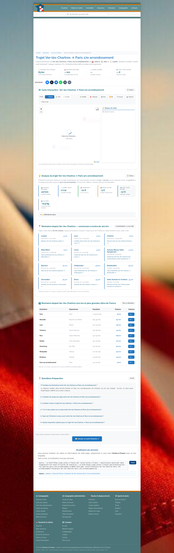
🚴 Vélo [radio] (58, 97)
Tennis (117, 505)
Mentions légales (104, 481)
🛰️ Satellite (83, 97)
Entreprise (111, 8)
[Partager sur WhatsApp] (60, 82)
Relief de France (41, 517)
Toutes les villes (67, 499)
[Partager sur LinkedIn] (56, 82)
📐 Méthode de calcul (49, 214)
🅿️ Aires (103, 97)
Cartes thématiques (42, 540)
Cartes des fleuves (42, 508)
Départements (67, 511)
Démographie (66, 517)
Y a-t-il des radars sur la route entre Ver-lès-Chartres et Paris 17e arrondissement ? (72, 410)
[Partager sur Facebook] (47, 82)
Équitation (118, 514)
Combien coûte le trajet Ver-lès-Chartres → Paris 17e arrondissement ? (67, 403)
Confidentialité (67, 532)
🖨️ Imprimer (130, 97)
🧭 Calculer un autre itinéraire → (87, 439)
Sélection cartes (41, 499)
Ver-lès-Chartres (56, 53)
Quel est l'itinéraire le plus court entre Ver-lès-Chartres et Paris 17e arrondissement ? (73, 416)
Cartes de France (57, 473)
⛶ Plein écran (44, 102)
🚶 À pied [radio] (66, 97)
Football (117, 502)
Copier (133, 462)
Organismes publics (68, 505)
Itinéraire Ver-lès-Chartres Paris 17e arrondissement (82, 473)
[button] (41, 108)
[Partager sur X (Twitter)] (52, 82)
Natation (118, 508)
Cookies (64, 534)
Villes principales (68, 514)
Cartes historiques (42, 514)
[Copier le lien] (69, 82)
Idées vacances (41, 529)
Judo (116, 511)
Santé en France (41, 537)
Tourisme (64, 8)
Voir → (131, 314)
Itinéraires (46, 53)
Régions (64, 508)
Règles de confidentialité (122, 481)
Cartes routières (94, 505)
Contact (64, 537)
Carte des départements (44, 505)
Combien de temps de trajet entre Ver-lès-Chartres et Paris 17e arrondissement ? (71, 397)
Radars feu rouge (94, 511)
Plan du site (66, 540)
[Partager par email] (65, 82)
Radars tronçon (94, 514)
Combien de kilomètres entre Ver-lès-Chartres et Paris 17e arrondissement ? (69, 385)
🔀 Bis (111, 97)
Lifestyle (134, 8)
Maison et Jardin (76, 8)
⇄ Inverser (120, 97)
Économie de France (42, 534)
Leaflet (97, 162)
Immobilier (90, 8)
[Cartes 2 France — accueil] (40, 7)
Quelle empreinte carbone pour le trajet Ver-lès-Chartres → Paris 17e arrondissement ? (73, 422)
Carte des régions (42, 502)
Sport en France (120, 499)
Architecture (40, 532)
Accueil (38, 53)
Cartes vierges (40, 511)
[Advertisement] (87, 36)
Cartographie (123, 8)
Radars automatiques (96, 508)
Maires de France (68, 502)
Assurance (100, 8)
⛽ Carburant (93, 97)
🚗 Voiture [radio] (49, 97)
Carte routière (93, 502)
